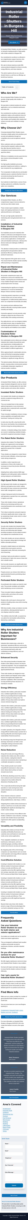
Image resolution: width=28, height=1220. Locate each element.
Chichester (6, 1129)
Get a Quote (13, 42)
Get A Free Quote (14, 1097)
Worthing (5, 1121)
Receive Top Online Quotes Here (14, 624)
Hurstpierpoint (5, 1010)
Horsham (5, 1116)
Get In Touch (14, 1195)
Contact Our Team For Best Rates (14, 190)
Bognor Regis (6, 1127)
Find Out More (14, 912)
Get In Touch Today (14, 81)
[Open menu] (25, 2)
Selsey (5, 1131)
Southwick (15, 1012)
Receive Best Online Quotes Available (14, 372)
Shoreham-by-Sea (8, 1114)
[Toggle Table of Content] (16, 87)
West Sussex (6, 1120)
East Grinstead (7, 1118)
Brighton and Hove (6, 1012)
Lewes (21, 1010)
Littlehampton (6, 1125)
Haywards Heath (14, 1010)
